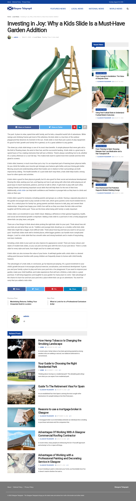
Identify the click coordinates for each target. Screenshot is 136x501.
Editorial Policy (16, 2)
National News (96, 9)
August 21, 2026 (118, 193)
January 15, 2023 (61, 390)
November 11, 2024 (52, 370)
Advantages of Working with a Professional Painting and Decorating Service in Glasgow (59, 458)
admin (16, 37)
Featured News (58, 9)
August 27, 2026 (118, 118)
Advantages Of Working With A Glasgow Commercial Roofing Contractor (61, 433)
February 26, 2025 (51, 347)
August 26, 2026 (118, 156)
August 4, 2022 (60, 465)
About (9, 2)
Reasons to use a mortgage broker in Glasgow (59, 410)
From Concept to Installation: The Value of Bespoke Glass (110, 77)
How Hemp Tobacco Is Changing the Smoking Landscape (59, 342)
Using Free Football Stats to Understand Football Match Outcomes (110, 113)
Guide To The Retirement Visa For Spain (61, 386)
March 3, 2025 (26, 37)
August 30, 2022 (61, 439)
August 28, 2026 (118, 81)
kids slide (21, 190)
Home (9, 17)
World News (116, 9)
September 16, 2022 (62, 416)
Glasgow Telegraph (47, 390)
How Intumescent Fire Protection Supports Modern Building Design (108, 189)
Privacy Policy (26, 2)
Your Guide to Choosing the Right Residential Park (57, 365)
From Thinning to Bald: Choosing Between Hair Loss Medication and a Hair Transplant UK (109, 151)
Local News (77, 9)
